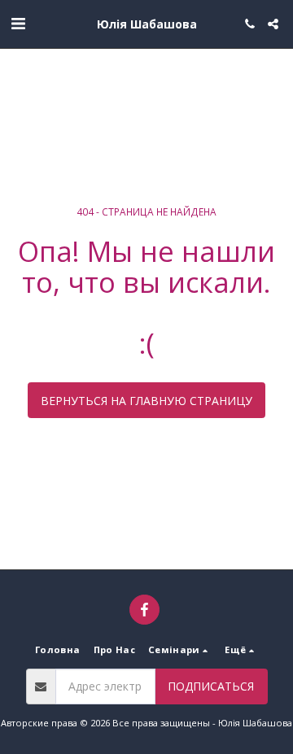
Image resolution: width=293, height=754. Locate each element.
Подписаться (211, 686)
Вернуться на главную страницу (146, 400)
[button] (18, 23)
